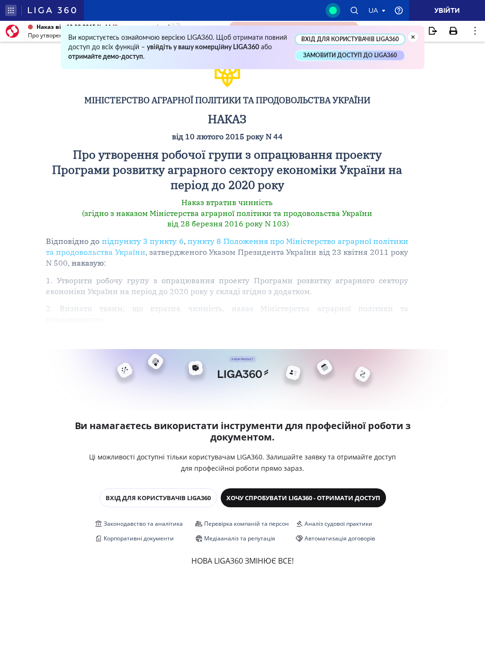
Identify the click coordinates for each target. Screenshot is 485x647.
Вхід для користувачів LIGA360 (158, 498)
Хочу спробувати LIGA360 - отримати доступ (303, 498)
